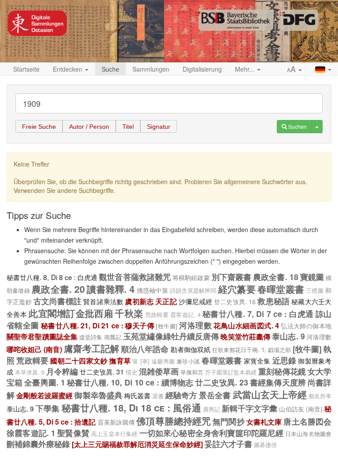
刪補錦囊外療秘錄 (38, 443)
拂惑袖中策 (152, 290)
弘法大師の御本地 (306, 325)
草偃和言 (191, 372)
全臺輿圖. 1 (44, 382)
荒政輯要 (157, 315)
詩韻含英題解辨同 (193, 290)
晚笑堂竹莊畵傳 (245, 336)
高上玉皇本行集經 (114, 434)
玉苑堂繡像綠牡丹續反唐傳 (171, 336)
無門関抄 (228, 421)
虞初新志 (139, 301)
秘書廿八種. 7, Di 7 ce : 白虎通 (257, 313)
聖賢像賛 (73, 432)
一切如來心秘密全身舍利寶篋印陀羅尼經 (211, 432)
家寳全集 (257, 360)
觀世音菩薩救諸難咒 (135, 276)
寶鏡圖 (312, 276)
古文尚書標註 (57, 300)
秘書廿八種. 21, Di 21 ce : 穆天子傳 (97, 325)
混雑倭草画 (159, 371)
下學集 (47, 408)
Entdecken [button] (68, 69)
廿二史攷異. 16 (235, 301)
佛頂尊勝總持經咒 (173, 420)
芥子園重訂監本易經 (231, 372)
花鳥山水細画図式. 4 (246, 325)
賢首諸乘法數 (103, 301)
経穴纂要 (237, 288)
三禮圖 (314, 290)
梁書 (158, 396)
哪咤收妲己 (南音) (34, 349)
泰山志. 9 (288, 336)
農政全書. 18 (275, 276)
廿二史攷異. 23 (221, 382)
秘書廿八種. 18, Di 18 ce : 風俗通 (131, 407)
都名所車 (320, 396)
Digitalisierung (202, 69)
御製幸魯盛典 (98, 394)
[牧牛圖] (166, 326)
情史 (131, 372)
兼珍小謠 (188, 361)
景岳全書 (215, 394)
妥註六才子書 (228, 443)
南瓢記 (112, 337)
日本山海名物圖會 (308, 433)
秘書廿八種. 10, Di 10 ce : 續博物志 (130, 382)
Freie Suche (39, 126)
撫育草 (120, 361)
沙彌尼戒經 (195, 301)
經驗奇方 (181, 394)
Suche (110, 69)
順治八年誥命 (145, 348)
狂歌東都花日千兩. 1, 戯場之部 (251, 349)
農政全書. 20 (58, 288)
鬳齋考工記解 (91, 348)
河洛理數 (195, 325)
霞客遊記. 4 (185, 315)
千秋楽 (129, 313)
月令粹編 (62, 371)
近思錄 (284, 360)
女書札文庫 (264, 422)
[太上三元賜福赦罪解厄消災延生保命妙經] (137, 444)
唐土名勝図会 (307, 421)
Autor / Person (89, 126)
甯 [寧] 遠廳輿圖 (153, 361)
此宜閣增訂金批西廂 (71, 313)
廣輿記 (211, 409)
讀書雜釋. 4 (111, 288)
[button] (294, 69)
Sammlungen (150, 69)
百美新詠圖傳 (116, 422)
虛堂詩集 (90, 337)
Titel (128, 126)
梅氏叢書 (137, 395)
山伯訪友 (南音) (301, 408)
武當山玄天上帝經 (270, 394)
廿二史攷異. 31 (102, 371)
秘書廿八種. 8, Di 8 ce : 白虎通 (52, 277)
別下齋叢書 (231, 276)
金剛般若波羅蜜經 (44, 395)
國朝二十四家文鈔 (78, 361)
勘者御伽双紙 (190, 349)
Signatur (158, 126)
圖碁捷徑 (265, 445)
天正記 (166, 301)
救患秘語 (273, 300)
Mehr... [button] (245, 69)
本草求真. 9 (29, 372)
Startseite (26, 69)
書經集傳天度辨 (278, 382)
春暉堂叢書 (280, 288)
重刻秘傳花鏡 (282, 371)
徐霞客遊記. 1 (31, 432)
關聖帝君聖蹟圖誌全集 (42, 336)
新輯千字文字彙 (249, 408)
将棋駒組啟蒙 (191, 277)
